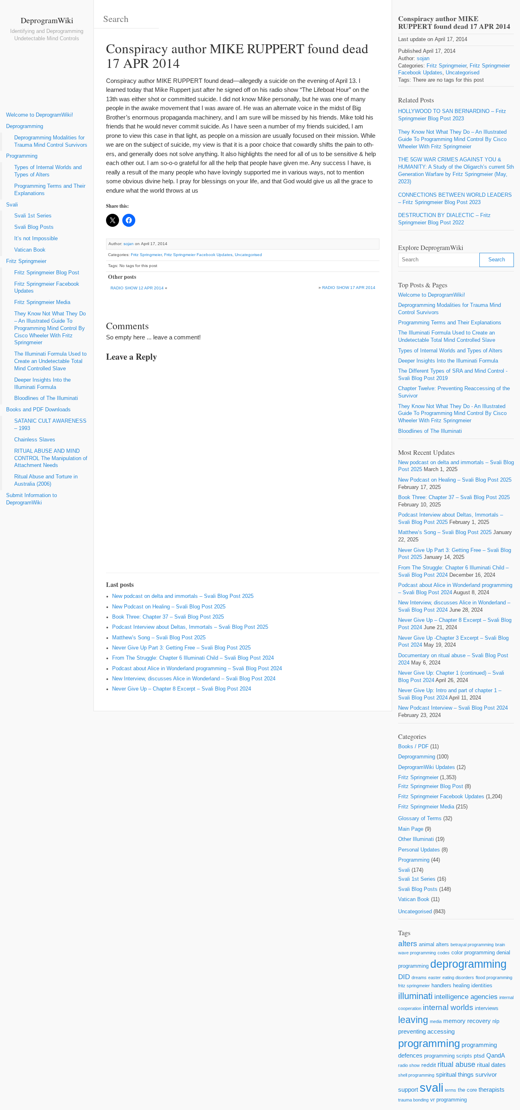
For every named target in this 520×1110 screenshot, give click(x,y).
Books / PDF (413, 746)
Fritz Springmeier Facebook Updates (46, 287)
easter (434, 977)
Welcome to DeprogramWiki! (39, 115)
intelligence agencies (466, 997)
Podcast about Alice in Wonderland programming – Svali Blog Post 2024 (197, 668)
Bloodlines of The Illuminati (46, 398)
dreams (419, 977)
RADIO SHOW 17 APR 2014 (348, 287)
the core (467, 1090)
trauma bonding (413, 1099)
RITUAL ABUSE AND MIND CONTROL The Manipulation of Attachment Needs (50, 458)
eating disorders (458, 977)
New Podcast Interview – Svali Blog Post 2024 (453, 708)
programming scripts (448, 1056)
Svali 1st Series (33, 216)
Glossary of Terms (420, 818)
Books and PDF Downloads (38, 410)
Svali (12, 205)
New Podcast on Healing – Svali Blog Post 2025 (168, 607)
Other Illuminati (416, 839)
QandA (495, 1055)
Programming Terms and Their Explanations (49, 189)
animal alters (434, 944)
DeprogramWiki (47, 20)
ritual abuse (456, 1064)
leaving (413, 1019)
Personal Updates (419, 850)
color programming (473, 952)
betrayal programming (472, 944)
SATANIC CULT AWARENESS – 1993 (50, 424)
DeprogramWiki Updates (426, 767)
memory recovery (467, 1020)
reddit (428, 1065)
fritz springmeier (414, 985)
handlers (441, 985)
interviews (486, 1008)
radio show (409, 1065)
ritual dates (491, 1064)
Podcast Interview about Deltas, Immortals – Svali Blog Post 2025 (190, 627)
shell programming (416, 1075)
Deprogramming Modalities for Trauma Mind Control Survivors (50, 141)
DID (404, 977)
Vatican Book (30, 250)
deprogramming (468, 964)
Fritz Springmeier (26, 261)
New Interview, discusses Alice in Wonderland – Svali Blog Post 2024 (193, 679)
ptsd (479, 1055)
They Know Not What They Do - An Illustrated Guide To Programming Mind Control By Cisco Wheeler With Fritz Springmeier (452, 414)
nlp (495, 1021)
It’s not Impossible (36, 238)
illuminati (415, 996)
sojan (129, 243)
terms (450, 1090)
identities (481, 985)
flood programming (494, 977)
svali (431, 1087)
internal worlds (448, 1007)
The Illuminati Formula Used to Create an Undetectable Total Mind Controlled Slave (50, 361)
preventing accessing (426, 1031)
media (436, 1021)
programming (429, 1043)
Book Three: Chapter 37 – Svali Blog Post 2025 (168, 617)
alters (407, 943)
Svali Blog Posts (34, 227)
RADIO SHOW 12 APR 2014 (137, 288)
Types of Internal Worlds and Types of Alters (48, 171)
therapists (492, 1089)
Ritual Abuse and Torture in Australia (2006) (46, 480)
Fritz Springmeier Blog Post (46, 273)
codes (444, 952)
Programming (21, 156)
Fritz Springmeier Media (42, 302)
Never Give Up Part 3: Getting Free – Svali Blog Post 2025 (181, 648)
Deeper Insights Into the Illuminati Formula (42, 383)
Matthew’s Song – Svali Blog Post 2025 (159, 638)
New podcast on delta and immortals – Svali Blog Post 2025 (183, 596)
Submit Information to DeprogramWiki (31, 499)
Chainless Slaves (34, 440)
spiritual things (455, 1074)
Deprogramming (24, 126)
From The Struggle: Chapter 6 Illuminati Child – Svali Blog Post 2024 (193, 658)
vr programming (448, 1100)
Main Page (410, 829)
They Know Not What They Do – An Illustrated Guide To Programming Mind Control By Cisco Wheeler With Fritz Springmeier (50, 328)
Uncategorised (248, 254)
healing (461, 985)
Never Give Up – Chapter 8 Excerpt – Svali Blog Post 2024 (181, 689)
